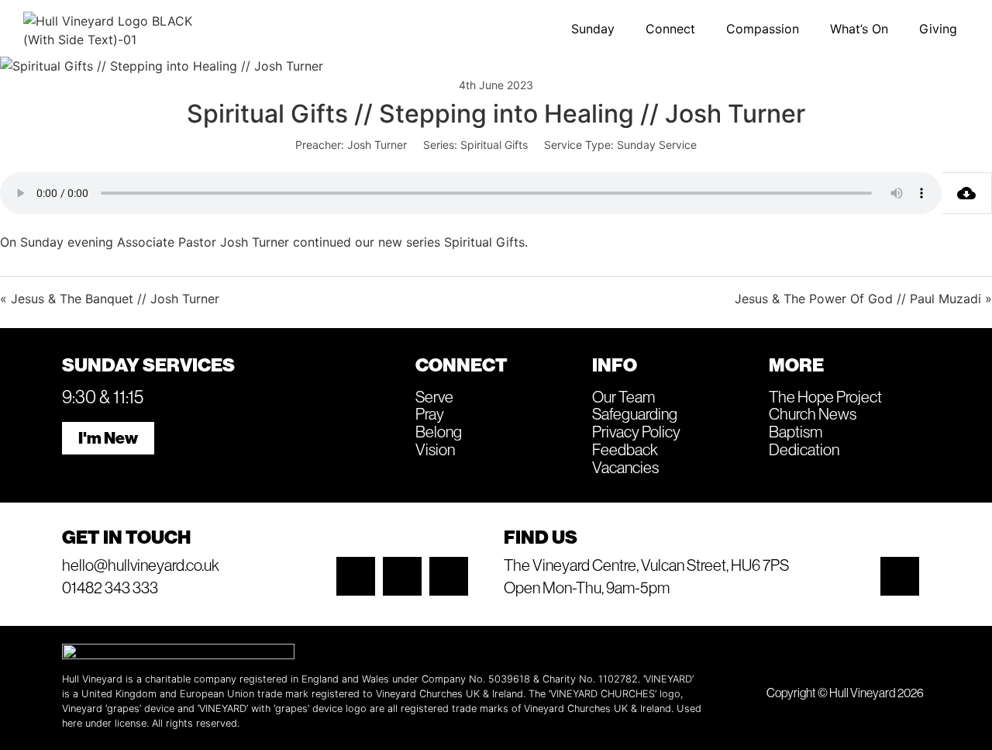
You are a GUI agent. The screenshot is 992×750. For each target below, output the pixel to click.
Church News (812, 413)
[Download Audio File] (967, 193)
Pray (429, 413)
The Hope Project (825, 396)
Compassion (762, 28)
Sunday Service (657, 144)
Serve (434, 396)
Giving (938, 28)
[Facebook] (402, 576)
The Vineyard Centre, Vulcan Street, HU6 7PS (646, 565)
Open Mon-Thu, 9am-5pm (587, 587)
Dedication (804, 449)
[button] (597, 29)
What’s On (859, 28)
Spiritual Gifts (494, 144)
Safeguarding (634, 413)
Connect (670, 28)
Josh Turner (377, 144)
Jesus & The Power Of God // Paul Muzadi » (863, 298)
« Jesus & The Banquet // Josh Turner (109, 298)
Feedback (625, 449)
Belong (438, 431)
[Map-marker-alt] (899, 576)
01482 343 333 (110, 587)
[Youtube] (448, 576)
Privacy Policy (636, 431)
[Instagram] (355, 576)
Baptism (795, 431)
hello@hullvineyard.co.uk (140, 565)
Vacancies (625, 467)
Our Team (623, 396)
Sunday (593, 28)
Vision (435, 449)
